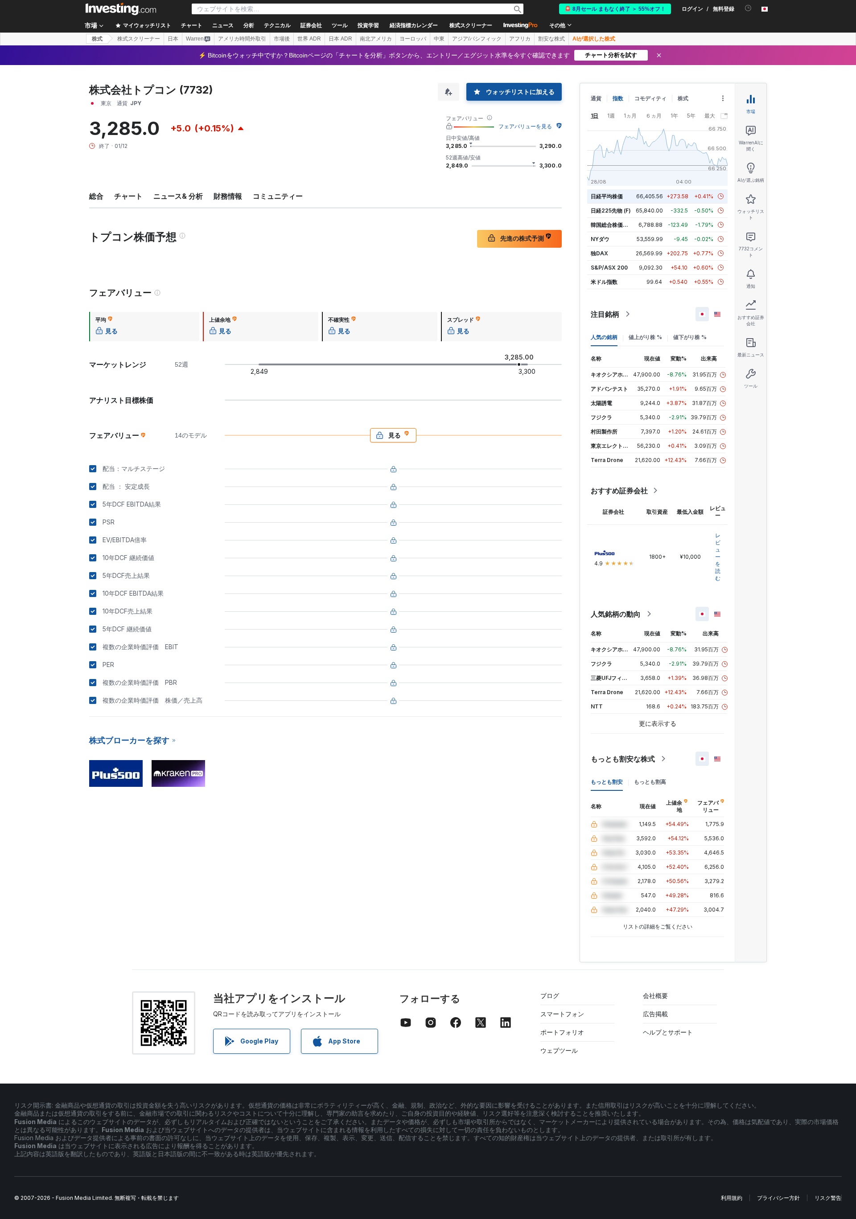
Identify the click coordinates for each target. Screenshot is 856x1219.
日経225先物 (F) (611, 210)
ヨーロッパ (412, 39)
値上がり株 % (645, 337)
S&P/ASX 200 (609, 267)
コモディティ (650, 98)
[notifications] (748, 8)
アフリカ (520, 39)
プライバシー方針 (778, 1197)
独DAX (599, 253)
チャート (128, 196)
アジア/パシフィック (477, 39)
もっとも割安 (607, 781)
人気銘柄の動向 (616, 614)
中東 (439, 39)
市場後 (282, 39)
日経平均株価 (607, 196)
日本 (173, 39)
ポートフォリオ (562, 1032)
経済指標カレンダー (414, 25)
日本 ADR (340, 39)
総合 (96, 196)
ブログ (549, 995)
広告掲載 (655, 1014)
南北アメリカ (376, 39)
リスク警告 (828, 1197)
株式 (97, 39)
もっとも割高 (650, 781)
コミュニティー (278, 196)
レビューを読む (717, 556)
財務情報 (228, 196)
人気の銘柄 (604, 337)
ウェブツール (559, 1050)
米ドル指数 (604, 281)
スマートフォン (562, 1014)
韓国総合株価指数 (612, 224)
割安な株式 (551, 39)
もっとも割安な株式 (623, 758)
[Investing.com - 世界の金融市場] (121, 9)
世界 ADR (309, 39)
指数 (618, 98)
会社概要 (655, 995)
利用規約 (731, 1197)
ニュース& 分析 (178, 196)
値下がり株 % (690, 337)
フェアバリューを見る (525, 126)
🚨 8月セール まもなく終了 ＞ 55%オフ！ (615, 9)
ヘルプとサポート (668, 1032)
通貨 (596, 98)
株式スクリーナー (470, 25)
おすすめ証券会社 (619, 490)
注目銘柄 (605, 314)
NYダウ (600, 239)
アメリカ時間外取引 (242, 39)
